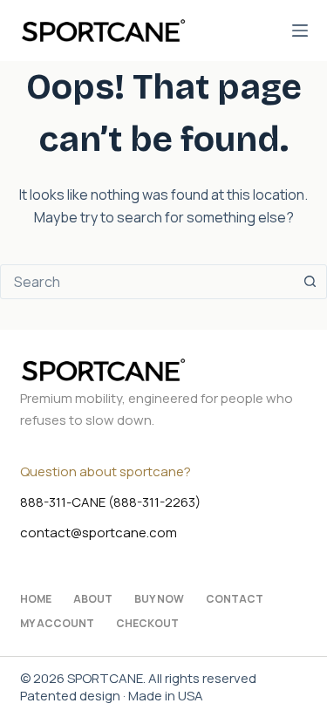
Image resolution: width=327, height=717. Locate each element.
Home (35, 599)
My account (57, 624)
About (92, 599)
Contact (234, 599)
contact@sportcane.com (98, 532)
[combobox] (147, 281)
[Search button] (309, 281)
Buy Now (159, 599)
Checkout (147, 624)
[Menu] (300, 30)
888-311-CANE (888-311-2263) (110, 502)
